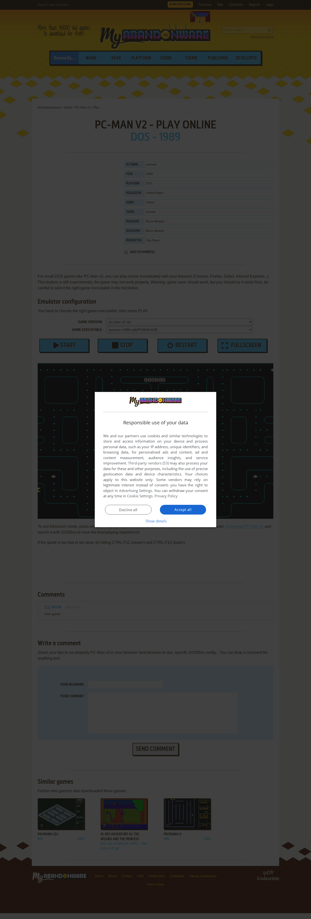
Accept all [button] (182, 509)
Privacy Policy (166, 495)
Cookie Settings (140, 495)
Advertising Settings (135, 490)
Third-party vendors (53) (148, 463)
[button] (156, 521)
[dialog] (155, 459)
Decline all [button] (128, 509)
